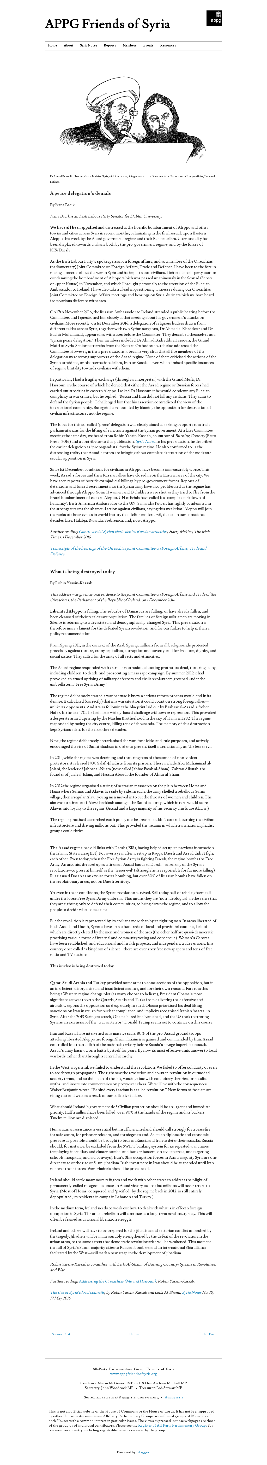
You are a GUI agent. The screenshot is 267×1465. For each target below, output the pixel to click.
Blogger (142, 1452)
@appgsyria (174, 1397)
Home (52, 46)
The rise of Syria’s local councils (77, 1292)
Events (148, 46)
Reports (110, 46)
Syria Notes (88, 46)
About (68, 46)
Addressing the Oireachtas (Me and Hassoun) (117, 1281)
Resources (168, 46)
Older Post (207, 1334)
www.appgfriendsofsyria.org (133, 1374)
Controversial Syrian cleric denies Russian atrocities (123, 531)
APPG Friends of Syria (107, 24)
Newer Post (60, 1334)
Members (130, 46)
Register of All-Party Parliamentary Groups (172, 1425)
